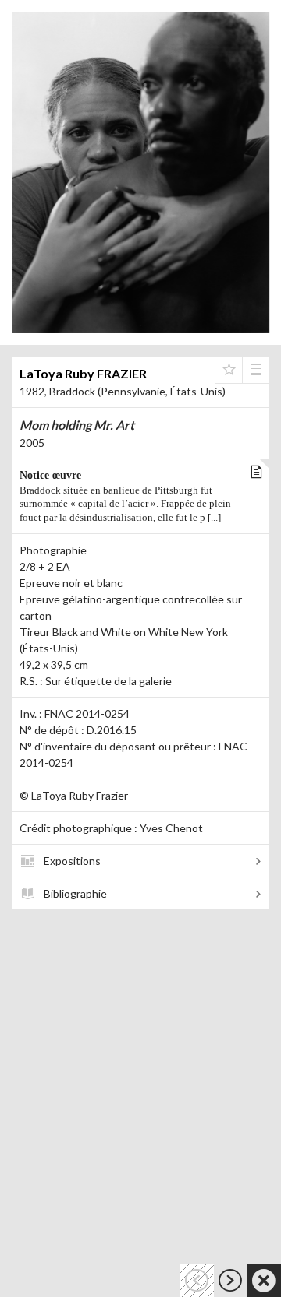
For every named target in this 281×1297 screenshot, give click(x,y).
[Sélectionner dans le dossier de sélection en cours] (228, 370)
